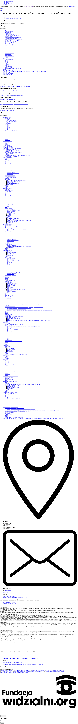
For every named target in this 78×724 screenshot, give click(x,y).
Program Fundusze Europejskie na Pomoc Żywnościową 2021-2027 (15, 597)
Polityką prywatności (29, 6)
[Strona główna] (39, 8)
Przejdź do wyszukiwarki (7, 3)
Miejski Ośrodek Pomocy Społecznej (9, 596)
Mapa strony (5, 4)
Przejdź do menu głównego (8, 1)
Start (3, 595)
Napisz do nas (5, 592)
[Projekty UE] (2, 10)
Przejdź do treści (6, 2)
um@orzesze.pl (8, 590)
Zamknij (70, 6)
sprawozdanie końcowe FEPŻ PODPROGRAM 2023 (12, 662)
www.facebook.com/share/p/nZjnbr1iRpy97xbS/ (9, 643)
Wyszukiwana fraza (4, 23)
